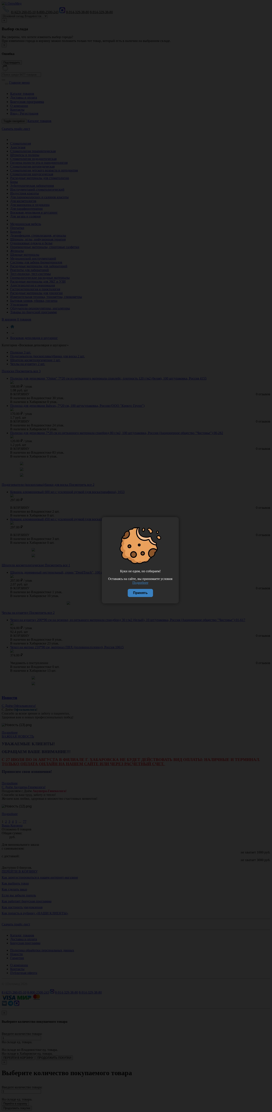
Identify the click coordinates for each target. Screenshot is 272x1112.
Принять (140, 593)
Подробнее (140, 582)
